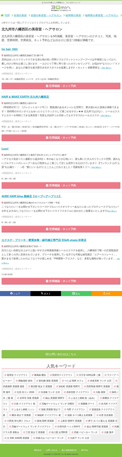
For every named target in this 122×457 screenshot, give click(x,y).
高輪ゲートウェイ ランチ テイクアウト (31, 426)
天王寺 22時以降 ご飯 (90, 374)
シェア (16, 293)
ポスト (47, 293)
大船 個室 (100, 392)
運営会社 (38, 450)
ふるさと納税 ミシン (24, 409)
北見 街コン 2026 (25, 392)
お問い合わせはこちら (62, 354)
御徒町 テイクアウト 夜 (49, 415)
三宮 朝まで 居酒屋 (35, 432)
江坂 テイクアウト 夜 (24, 403)
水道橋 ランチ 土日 (50, 392)
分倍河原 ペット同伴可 (68, 426)
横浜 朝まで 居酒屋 (21, 415)
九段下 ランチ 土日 (79, 437)
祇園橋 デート (88, 403)
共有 (108, 293)
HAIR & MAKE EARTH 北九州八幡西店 (25, 97)
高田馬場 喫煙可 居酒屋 (98, 386)
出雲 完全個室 (106, 415)
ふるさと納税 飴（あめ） (83, 397)
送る (77, 293)
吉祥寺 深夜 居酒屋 (29, 397)
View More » (106, 67)
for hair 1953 (9, 49)
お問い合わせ (51, 450)
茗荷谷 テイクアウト (17, 374)
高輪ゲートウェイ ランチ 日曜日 (58, 403)
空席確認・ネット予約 (62, 86)
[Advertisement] (61, 323)
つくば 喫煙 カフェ (74, 380)
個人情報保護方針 (69, 450)
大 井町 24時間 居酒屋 (18, 437)
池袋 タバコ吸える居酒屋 (79, 415)
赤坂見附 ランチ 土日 (100, 380)
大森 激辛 (109, 432)
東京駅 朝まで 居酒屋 (41, 386)
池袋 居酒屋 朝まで (50, 409)
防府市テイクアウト (62, 374)
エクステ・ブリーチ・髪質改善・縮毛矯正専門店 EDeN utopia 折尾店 (44, 240)
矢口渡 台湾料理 (59, 432)
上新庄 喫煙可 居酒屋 (71, 420)
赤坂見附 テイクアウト (77, 392)
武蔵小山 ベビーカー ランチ (50, 437)
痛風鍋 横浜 (40, 374)
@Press (84, 450)
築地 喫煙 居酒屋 (45, 420)
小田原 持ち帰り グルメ (18, 420)
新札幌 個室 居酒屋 (48, 380)
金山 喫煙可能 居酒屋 (97, 426)
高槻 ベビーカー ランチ (86, 432)
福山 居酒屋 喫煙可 (54, 397)
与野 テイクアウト (76, 409)
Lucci (5, 148)
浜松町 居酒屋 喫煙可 (69, 386)
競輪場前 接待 (25, 380)
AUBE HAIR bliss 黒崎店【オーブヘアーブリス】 (32, 196)
